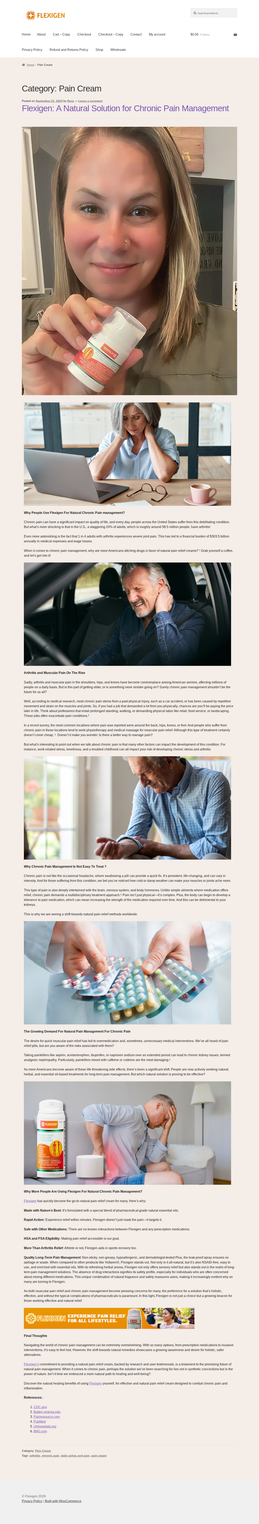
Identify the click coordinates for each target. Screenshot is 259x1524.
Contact (136, 34)
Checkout (84, 34)
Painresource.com (47, 1416)
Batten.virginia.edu (47, 1412)
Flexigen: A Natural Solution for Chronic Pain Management (125, 108)
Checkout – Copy (110, 34)
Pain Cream (43, 1450)
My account (157, 34)
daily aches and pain (75, 1455)
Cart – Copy (61, 34)
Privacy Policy (32, 49)
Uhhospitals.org (45, 1426)
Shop (99, 49)
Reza (70, 101)
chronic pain (50, 1455)
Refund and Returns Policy (69, 49)
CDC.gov (40, 1407)
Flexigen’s (31, 1364)
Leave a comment (90, 101)
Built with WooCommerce (63, 1501)
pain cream (98, 1455)
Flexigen (30, 1201)
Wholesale (118, 49)
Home (26, 34)
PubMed (40, 1421)
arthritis (35, 1455)
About (41, 34)
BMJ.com (40, 1431)
